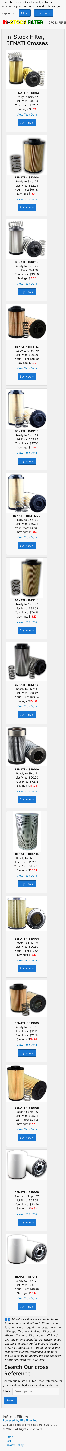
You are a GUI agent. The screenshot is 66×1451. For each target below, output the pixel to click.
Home (9, 1436)
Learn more (43, 13)
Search (10, 1400)
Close (24, 13)
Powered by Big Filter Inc (20, 1420)
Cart (8, 1441)
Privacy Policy (14, 1445)
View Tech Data (27, 114)
